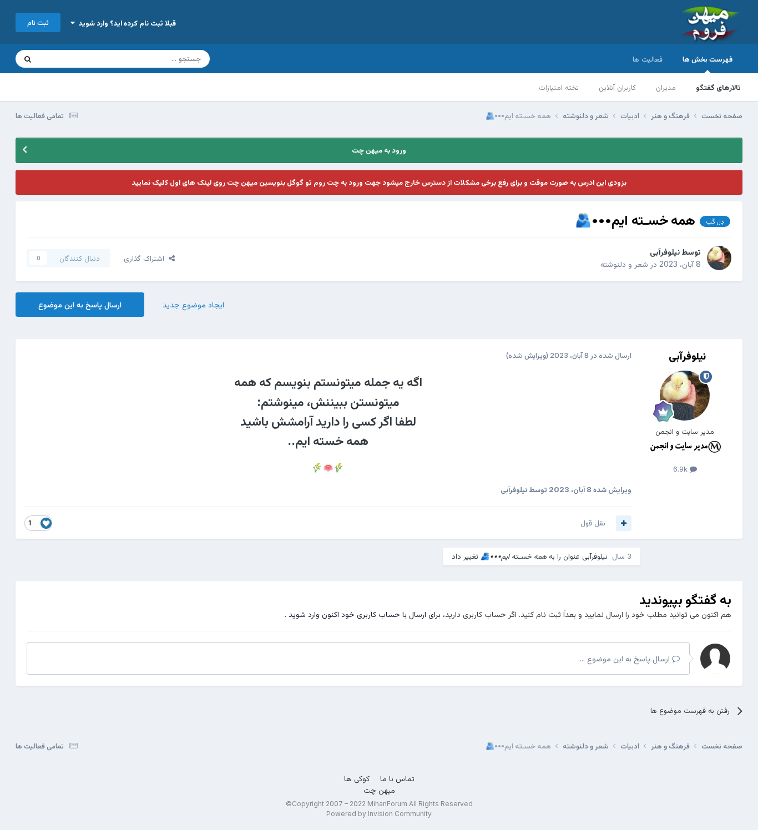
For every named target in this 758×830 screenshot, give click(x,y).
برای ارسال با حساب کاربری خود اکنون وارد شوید (365, 614)
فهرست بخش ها (707, 58)
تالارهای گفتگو (718, 87)
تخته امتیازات (559, 87)
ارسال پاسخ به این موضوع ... (626, 658)
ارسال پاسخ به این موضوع (80, 304)
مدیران (666, 87)
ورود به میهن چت (379, 149)
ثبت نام (38, 22)
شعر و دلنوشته (624, 264)
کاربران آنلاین (617, 87)
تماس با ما (397, 778)
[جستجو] (28, 59)
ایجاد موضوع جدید (193, 304)
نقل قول (592, 522)
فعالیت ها (648, 58)
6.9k (681, 468)
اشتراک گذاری (146, 258)
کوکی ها (357, 778)
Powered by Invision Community (379, 813)
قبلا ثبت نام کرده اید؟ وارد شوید (125, 22)
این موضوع (71, 58)
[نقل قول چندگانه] (623, 523)
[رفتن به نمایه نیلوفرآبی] (719, 258)
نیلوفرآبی (665, 251)
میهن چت (379, 789)
